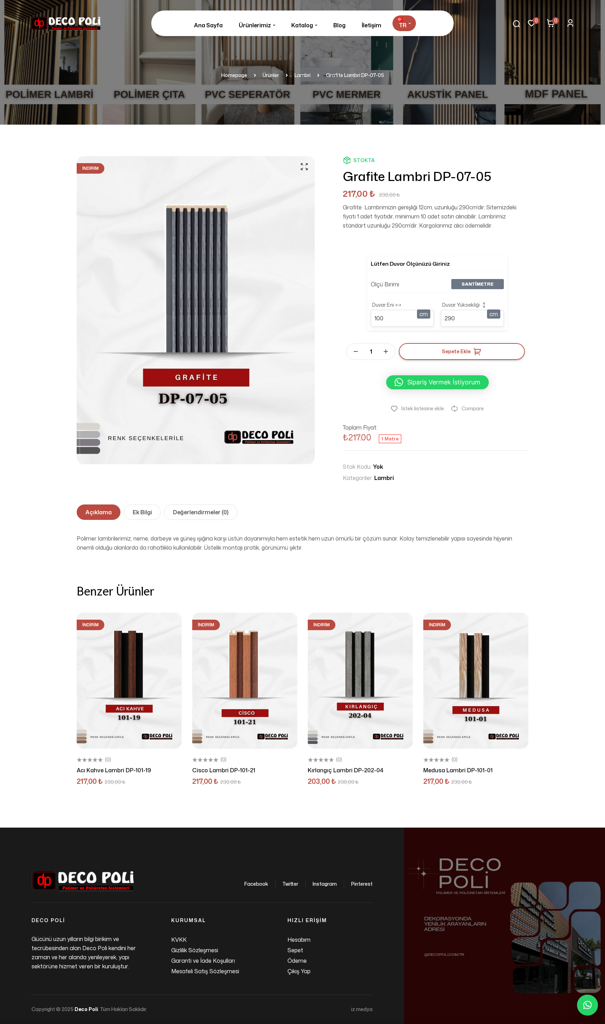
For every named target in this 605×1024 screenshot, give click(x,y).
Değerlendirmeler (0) (201, 512)
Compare (472, 408)
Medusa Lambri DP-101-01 (458, 770)
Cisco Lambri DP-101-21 (223, 770)
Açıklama (98, 512)
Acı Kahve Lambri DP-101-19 (114, 770)
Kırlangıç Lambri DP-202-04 (345, 770)
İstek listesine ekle (422, 408)
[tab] (98, 512)
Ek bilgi (142, 512)
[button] (304, 166)
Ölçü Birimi (385, 284)
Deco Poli (86, 1009)
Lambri (384, 478)
